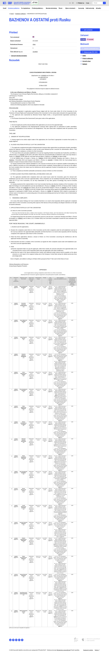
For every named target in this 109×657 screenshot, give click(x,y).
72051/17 (27, 189)
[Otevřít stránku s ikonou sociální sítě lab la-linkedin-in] (10, 640)
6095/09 (64, 187)
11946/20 (16, 556)
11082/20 (16, 455)
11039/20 (16, 421)
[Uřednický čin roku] (35, 3)
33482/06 (54, 156)
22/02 (15, 355)
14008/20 (16, 610)
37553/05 (21, 154)
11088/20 (16, 471)
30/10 (49, 322)
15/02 (15, 523)
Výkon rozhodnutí (70, 8)
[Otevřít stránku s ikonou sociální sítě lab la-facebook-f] (13, 640)
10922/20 (16, 372)
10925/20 (16, 389)
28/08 (49, 356)
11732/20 (16, 538)
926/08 (49, 191)
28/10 (49, 408)
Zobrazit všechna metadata (19, 55)
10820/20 (16, 354)
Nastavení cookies (88, 650)
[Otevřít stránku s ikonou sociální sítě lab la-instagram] (22, 640)
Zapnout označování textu (91, 48)
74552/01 (17, 156)
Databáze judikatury (13, 8)
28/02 (15, 611)
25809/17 (20, 218)
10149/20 (35, 51)
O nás (87, 3)
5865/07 (53, 186)
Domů (4, 8)
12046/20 (16, 592)
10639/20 (16, 320)
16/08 (49, 524)
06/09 (59, 598)
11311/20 (15, 522)
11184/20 (15, 505)
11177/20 (15, 488)
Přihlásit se (81, 3)
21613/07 (50, 160)
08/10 (49, 288)
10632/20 (16, 303)
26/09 (49, 424)
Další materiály (90, 8)
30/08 (49, 613)
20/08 (49, 540)
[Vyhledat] (104, 3)
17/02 (15, 304)
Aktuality (98, 8)
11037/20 (16, 406)
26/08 (49, 458)
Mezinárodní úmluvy (51, 8)
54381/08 (25, 187)
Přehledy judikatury (37, 8)
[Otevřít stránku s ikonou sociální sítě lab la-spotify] (16, 640)
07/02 (15, 373)
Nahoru (97, 650)
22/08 (49, 441)
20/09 (49, 374)
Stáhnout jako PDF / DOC (91, 52)
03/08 (30, 378)
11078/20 (16, 438)
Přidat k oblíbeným (87, 58)
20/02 (15, 539)
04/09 (49, 305)
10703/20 (16, 337)
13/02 (15, 287)
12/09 (49, 339)
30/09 (49, 391)
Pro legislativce (25, 8)
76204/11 (11, 160)
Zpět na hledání (88, 30)
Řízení (60, 8)
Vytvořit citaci (86, 61)
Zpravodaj (81, 8)
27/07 (30, 292)
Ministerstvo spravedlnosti (63, 650)
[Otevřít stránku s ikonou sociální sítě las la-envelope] (19, 640)
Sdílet (84, 55)
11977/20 (16, 574)
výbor (34, 44)
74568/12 (40, 158)
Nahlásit (84, 64)
